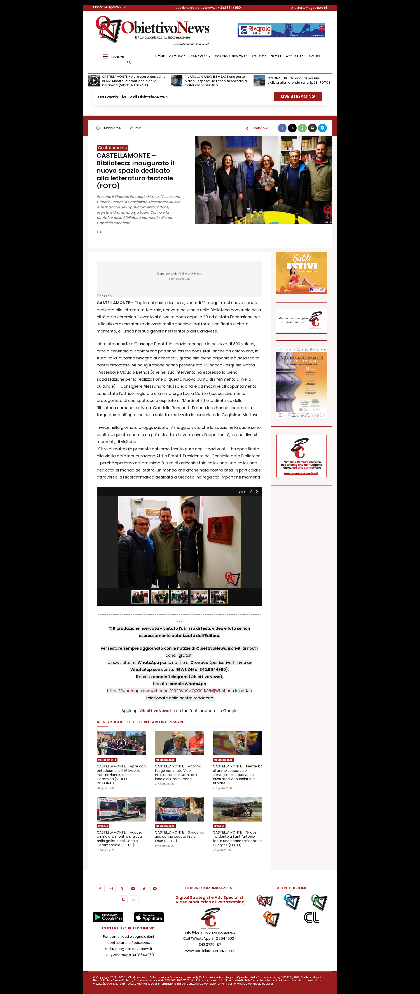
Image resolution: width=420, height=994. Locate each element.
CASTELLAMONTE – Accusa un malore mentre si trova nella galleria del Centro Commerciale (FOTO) (119, 839)
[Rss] (123, 899)
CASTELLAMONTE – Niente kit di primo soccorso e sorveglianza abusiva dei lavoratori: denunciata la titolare (237, 775)
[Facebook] (282, 128)
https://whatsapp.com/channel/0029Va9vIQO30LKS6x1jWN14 (166, 690)
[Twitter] (122, 889)
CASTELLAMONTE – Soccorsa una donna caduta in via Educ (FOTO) (179, 836)
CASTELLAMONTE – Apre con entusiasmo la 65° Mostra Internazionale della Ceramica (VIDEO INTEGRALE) (134, 80)
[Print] (312, 128)
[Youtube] (133, 889)
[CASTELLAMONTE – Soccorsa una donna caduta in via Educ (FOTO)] (179, 809)
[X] (292, 128)
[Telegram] (322, 128)
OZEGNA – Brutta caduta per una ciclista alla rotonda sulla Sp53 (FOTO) (299, 80)
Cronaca (103, 826)
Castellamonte (112, 147)
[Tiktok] (144, 889)
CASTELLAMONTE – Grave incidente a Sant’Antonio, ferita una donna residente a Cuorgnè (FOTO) (237, 839)
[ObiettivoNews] (153, 31)
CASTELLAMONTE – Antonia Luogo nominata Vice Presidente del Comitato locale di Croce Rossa (178, 772)
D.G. (100, 232)
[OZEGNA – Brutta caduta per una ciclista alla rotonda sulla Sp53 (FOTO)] (259, 80)
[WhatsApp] (302, 128)
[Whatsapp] (134, 899)
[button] (129, 62)
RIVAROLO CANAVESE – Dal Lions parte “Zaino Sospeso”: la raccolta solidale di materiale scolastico (216, 80)
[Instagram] (111, 889)
